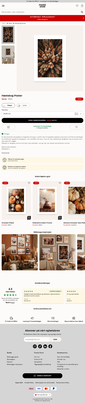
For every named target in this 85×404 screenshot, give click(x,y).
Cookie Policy (29, 383)
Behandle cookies (63, 369)
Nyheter (9, 362)
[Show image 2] (8, 54)
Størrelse (5, 110)
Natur (10, 23)
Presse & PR (38, 359)
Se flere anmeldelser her (42, 309)
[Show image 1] (8, 34)
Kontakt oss (61, 359)
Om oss (36, 357)
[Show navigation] (3, 6)
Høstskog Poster (20, 23)
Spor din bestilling (63, 357)
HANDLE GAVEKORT (44, 376)
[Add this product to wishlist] (76, 127)
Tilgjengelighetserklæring (42, 364)
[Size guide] (8, 127)
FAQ (58, 362)
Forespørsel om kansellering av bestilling (67, 365)
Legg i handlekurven (42, 120)
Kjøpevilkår (19, 383)
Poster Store (47, 399)
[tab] (77, 6)
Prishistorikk (5, 153)
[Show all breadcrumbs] (4, 23)
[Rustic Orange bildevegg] (20, 252)
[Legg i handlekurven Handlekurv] (29, 218)
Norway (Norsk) (42, 395)
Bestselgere (11, 359)
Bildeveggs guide (12, 357)
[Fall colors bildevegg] (57, 252)
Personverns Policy (63, 383)
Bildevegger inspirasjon (14, 364)
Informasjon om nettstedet (45, 383)
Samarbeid (38, 362)
